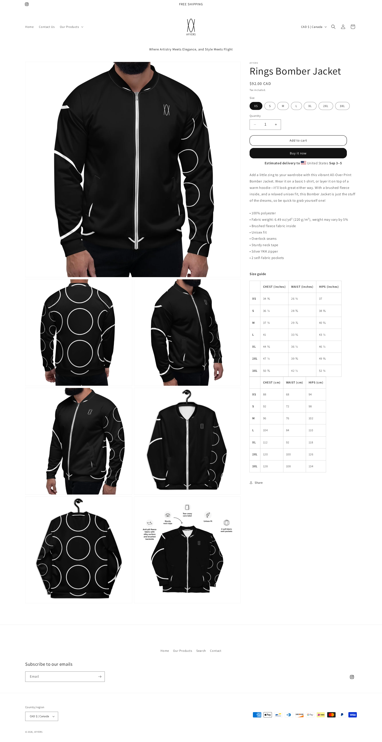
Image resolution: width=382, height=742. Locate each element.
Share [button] (259, 482)
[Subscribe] (100, 676)
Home (164, 651)
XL (310, 106)
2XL (326, 106)
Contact (215, 651)
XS (256, 106)
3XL (342, 106)
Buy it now (298, 153)
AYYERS (38, 731)
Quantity (255, 116)
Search (201, 651)
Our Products (182, 651)
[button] (71, 26)
